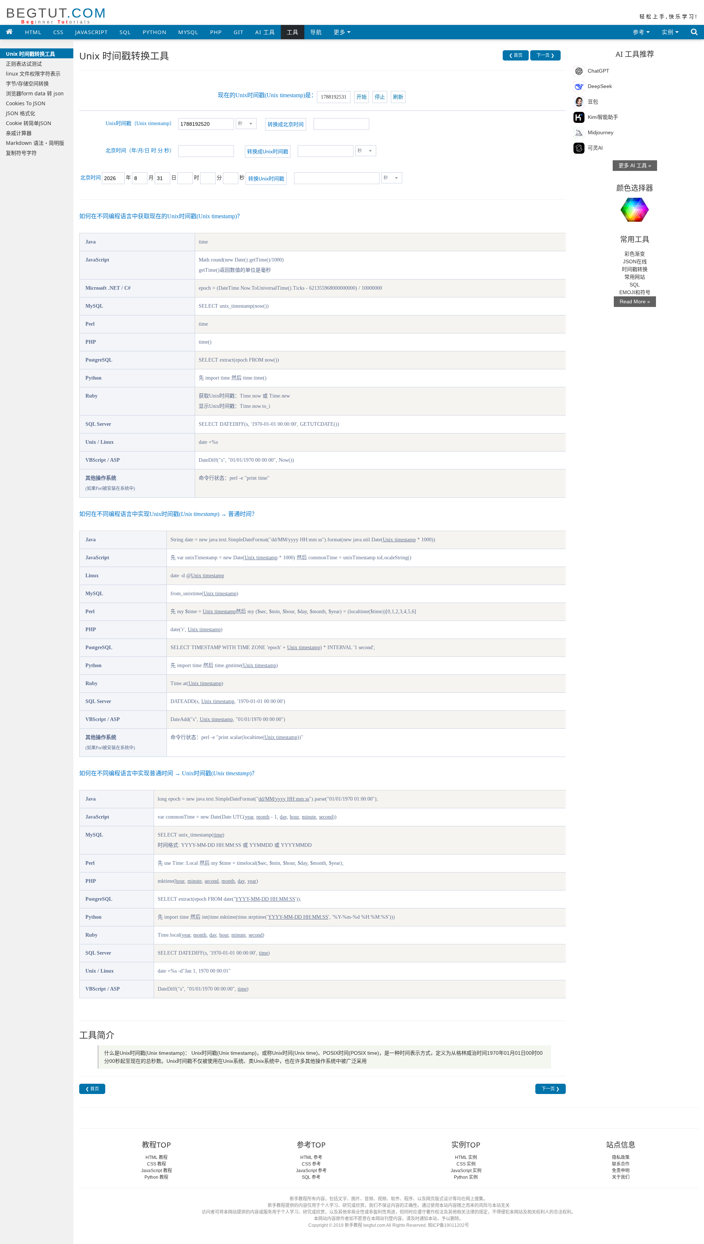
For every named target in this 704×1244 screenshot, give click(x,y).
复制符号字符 (21, 152)
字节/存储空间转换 (27, 83)
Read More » (635, 301)
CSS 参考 (311, 1164)
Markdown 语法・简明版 (35, 142)
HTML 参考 (311, 1157)
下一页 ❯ (545, 55)
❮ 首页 (515, 55)
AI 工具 (265, 32)
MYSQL (188, 32)
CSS (58, 32)
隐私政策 (621, 1157)
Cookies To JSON (25, 103)
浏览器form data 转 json (35, 93)
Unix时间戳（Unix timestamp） (140, 123)
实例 (668, 32)
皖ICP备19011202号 (448, 1225)
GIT (238, 32)
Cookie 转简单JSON (28, 123)
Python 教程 (156, 1177)
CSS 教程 (156, 1164)
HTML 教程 (157, 1157)
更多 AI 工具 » (635, 165)
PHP (216, 32)
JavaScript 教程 (156, 1170)
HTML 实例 (466, 1157)
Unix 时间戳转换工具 (30, 53)
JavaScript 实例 (466, 1170)
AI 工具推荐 (635, 54)
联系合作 (621, 1164)
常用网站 (634, 277)
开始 (361, 97)
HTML (33, 32)
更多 (340, 32)
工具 (292, 32)
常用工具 (634, 239)
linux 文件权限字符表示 (33, 73)
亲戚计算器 (19, 132)
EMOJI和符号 (634, 292)
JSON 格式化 (20, 113)
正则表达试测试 (24, 63)
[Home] (9, 31)
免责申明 (621, 1170)
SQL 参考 (311, 1177)
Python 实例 (466, 1177)
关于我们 (621, 1177)
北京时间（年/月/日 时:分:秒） (140, 150)
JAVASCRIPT (91, 32)
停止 (380, 97)
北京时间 (90, 177)
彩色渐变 (634, 254)
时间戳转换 (635, 269)
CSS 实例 (466, 1164)
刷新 (398, 97)
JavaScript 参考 (311, 1170)
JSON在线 (635, 261)
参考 (639, 32)
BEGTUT (56, 15)
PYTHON (154, 32)
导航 (316, 32)
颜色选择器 (634, 188)
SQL (125, 32)
